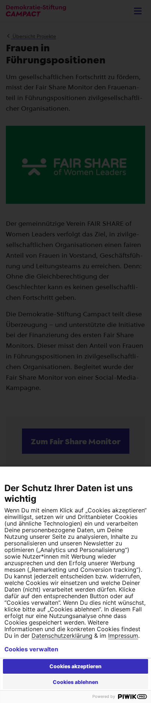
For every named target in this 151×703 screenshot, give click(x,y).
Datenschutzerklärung (62, 635)
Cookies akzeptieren (75, 666)
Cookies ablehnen (75, 682)
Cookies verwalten (31, 649)
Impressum (123, 635)
